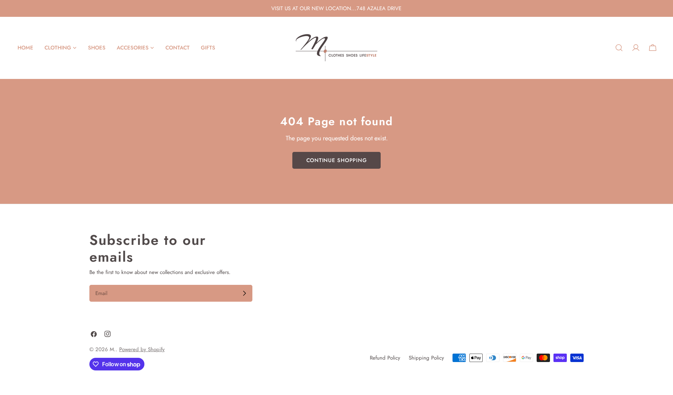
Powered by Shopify (142, 349)
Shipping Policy (426, 358)
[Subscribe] (244, 293)
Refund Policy (385, 358)
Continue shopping (336, 160)
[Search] (619, 48)
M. (113, 349)
